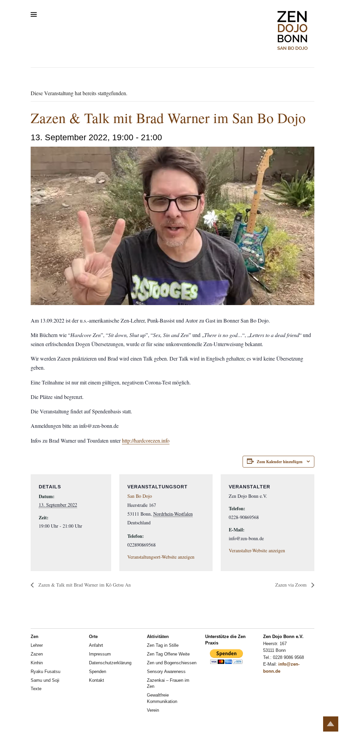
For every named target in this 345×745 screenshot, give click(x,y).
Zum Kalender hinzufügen (280, 461)
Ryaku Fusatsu (45, 671)
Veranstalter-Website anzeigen (257, 550)
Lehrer (37, 645)
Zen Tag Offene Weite (168, 654)
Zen (34, 636)
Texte (36, 688)
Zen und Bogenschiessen (171, 662)
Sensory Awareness (166, 671)
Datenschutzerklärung (110, 662)
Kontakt (96, 680)
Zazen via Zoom (291, 585)
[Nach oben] (330, 724)
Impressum (100, 654)
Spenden (97, 671)
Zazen (37, 654)
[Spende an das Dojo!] (226, 663)
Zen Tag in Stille (163, 645)
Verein (153, 710)
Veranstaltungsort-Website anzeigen (160, 557)
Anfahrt (96, 645)
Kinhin (37, 662)
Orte (93, 636)
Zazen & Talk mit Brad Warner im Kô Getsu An (84, 585)
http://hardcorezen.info (145, 440)
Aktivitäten (158, 636)
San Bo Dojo (139, 496)
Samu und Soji (45, 680)
